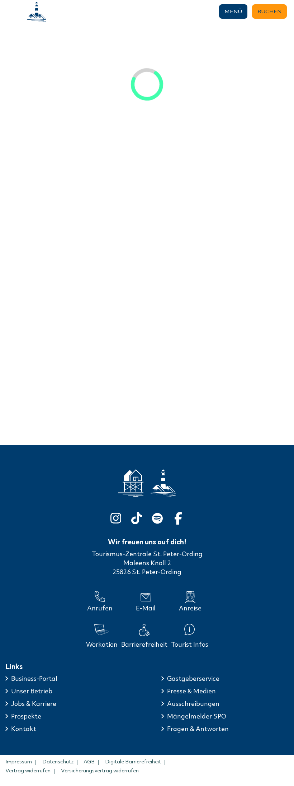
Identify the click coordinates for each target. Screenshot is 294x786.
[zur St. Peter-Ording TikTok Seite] (136, 517)
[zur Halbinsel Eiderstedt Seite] (163, 483)
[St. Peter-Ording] (9, 12)
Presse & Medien (191, 691)
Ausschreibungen (193, 703)
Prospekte (26, 716)
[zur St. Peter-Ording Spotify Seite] (157, 517)
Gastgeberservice (193, 678)
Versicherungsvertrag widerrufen (100, 770)
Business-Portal (34, 678)
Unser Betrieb (31, 691)
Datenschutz (58, 761)
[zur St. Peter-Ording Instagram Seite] (115, 517)
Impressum (18, 761)
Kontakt (23, 729)
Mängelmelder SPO (196, 716)
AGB (89, 761)
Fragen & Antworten (198, 729)
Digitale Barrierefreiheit (133, 761)
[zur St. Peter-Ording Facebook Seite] (178, 517)
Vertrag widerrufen (28, 770)
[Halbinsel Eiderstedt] (36, 12)
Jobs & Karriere (33, 703)
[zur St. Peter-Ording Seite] (130, 483)
